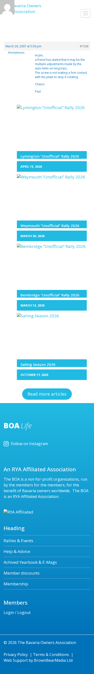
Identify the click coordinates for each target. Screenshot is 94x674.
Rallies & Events (18, 540)
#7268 (84, 46)
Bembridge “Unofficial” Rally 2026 (49, 295)
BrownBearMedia (50, 660)
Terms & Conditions (51, 654)
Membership (16, 584)
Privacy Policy (16, 654)
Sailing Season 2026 (37, 364)
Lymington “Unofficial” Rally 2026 (49, 156)
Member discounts (22, 573)
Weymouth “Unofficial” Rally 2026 (49, 225)
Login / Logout (17, 612)
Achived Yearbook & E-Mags (30, 562)
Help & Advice (17, 551)
